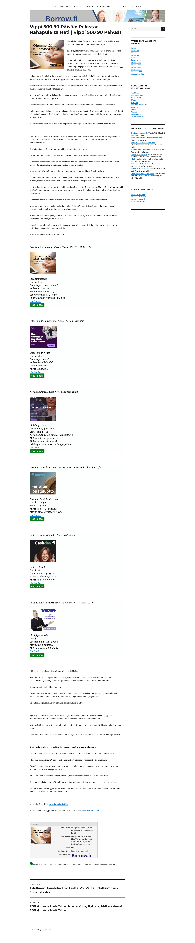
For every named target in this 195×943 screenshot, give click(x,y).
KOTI (54, 6)
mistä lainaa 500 (96, 864)
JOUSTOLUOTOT (119, 6)
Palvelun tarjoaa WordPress (41, 930)
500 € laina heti (64, 864)
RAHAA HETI (64, 6)
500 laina (52, 864)
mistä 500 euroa (84, 864)
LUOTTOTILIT (78, 6)
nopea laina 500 (109, 864)
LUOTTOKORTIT (136, 6)
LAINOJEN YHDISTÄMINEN (98, 6)
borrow (35, 864)
